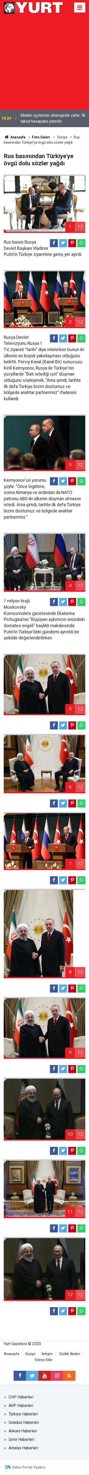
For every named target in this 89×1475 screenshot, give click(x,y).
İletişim (47, 1354)
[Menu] (79, 7)
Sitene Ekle (43, 1360)
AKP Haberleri (21, 1405)
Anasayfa (11, 1354)
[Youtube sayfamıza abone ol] (44, 1376)
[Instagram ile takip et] (57, 1376)
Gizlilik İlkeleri (69, 1354)
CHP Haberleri (21, 1397)
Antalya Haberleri (23, 1448)
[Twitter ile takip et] (32, 1376)
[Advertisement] (44, 62)
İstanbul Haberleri (24, 1422)
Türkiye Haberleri (23, 1414)
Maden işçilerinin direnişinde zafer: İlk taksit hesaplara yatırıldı (53, 118)
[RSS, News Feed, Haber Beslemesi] (69, 1376)
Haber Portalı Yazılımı (28, 1467)
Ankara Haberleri (23, 1431)
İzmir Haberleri (21, 1439)
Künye (30, 1354)
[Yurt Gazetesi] (34, 7)
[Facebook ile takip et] (20, 1376)
